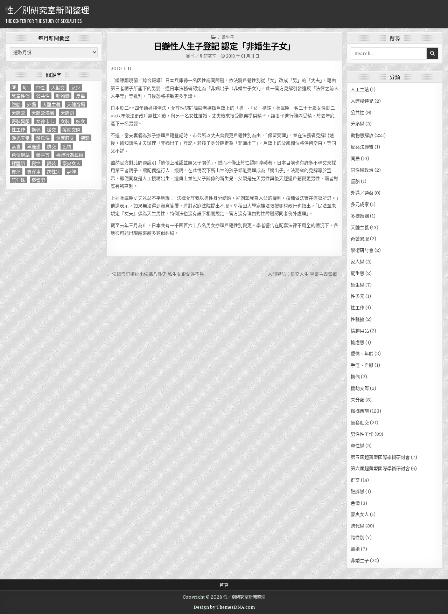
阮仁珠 (18, 180)
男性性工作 (362, 434)
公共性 (43, 95)
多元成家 (360, 204)
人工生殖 (360, 89)
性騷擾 (357, 319)
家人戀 (357, 261)
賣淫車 (34, 171)
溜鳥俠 (43, 137)
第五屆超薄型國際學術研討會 (380, 457)
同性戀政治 (362, 170)
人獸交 (58, 87)
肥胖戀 (357, 491)
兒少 (75, 87)
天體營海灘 (42, 112)
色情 (66, 146)
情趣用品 (360, 330)
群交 (51, 146)
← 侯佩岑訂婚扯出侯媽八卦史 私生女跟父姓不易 (155, 274)
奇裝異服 (21, 121)
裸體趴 (18, 163)
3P (14, 87)
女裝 (65, 121)
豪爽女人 (71, 163)
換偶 (36, 129)
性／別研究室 (203, 56)
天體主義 (51, 104)
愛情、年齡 (362, 353)
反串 (80, 95)
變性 (36, 163)
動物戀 (63, 95)
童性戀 (357, 445)
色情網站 (21, 154)
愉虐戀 (357, 342)
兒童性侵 (21, 95)
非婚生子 (225, 37)
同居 (355, 158)
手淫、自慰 (362, 365)
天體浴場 (76, 104)
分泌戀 (357, 123)
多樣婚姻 (360, 216)
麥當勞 (38, 180)
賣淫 (16, 171)
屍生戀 (357, 273)
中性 (40, 87)
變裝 (51, 163)
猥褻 (85, 137)
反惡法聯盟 (362, 147)
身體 (71, 171)
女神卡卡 (45, 121)
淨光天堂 (21, 137)
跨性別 (54, 171)
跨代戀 (357, 526)
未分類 (357, 399)
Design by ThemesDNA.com (224, 607)
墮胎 (16, 104)
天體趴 (67, 112)
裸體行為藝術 (69, 154)
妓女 (80, 121)
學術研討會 (362, 250)
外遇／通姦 (362, 192)
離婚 (355, 549)
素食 (16, 146)
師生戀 (357, 285)
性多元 (357, 296)
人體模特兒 (362, 101)
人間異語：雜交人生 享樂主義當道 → (305, 274)
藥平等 (43, 154)
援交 (51, 129)
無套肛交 (65, 137)
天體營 (18, 112)
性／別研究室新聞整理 (47, 9)
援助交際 (71, 129)
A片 (26, 87)
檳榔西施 (360, 411)
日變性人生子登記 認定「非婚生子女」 (224, 45)
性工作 (18, 129)
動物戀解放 (362, 135)
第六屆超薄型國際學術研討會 (380, 468)
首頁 (224, 584)
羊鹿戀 (34, 146)
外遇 (31, 104)
